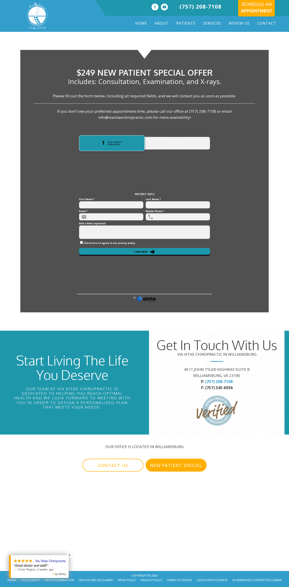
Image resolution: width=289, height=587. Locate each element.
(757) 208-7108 (200, 6)
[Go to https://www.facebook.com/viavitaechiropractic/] (154, 7)
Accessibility (30, 580)
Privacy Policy (151, 580)
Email (83, 211)
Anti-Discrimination (59, 580)
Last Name (153, 199)
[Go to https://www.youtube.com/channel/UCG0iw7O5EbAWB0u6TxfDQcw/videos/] (164, 7)
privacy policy (126, 243)
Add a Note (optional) (92, 223)
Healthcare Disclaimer (96, 580)
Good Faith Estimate (212, 580)
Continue (141, 251)
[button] (112, 465)
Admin (11, 580)
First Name (86, 199)
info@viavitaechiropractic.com (125, 117)
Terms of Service (179, 580)
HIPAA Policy (127, 580)
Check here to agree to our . (110, 243)
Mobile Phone (155, 211)
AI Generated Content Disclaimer (257, 580)
